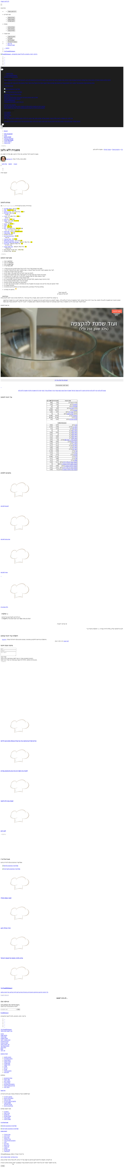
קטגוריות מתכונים (4, 1053)
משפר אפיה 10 (8, 208)
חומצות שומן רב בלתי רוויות (70, 462)
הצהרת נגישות (11, 45)
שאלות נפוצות (4, 1038)
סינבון (5, 135)
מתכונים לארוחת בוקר (9, 1140)
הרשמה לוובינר (8, 141)
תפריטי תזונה (34, 97)
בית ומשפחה (64, 118)
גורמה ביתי (7, 121)
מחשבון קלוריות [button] (16, 99)
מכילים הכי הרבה (8, 97)
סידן (76, 451)
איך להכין (70, 118)
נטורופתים (6, 1114)
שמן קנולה (6, 231)
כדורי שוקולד (7, 1139)
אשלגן (75, 460)
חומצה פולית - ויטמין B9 (71, 439)
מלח (5, 210)
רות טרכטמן (9, 159)
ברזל (76, 453)
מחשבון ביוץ (7, 113)
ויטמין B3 (74, 434)
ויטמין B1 (74, 430)
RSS (2, 1049)
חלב (5, 227)
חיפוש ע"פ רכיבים (18, 97)
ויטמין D (75, 445)
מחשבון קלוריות (41, 106)
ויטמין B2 (74, 432)
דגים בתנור (7, 1151)
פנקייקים (6, 1143)
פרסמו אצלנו (4, 1035)
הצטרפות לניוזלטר (8, 138)
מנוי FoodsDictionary (9, 51)
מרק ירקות (7, 1136)
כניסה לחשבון (9, 73)
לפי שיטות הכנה (8, 83)
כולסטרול (74, 415)
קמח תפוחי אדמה (8, 246)
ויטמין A (75, 426)
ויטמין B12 (74, 441)
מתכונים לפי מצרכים (55, 83)
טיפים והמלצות (19, 118)
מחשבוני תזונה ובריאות (10, 105)
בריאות (59, 118)
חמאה (5, 221)
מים (5, 228)
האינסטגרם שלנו (8, 134)
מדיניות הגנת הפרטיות (6, 1164)
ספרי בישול (28, 83)
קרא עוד (4, 639)
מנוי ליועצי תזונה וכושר (6, 1031)
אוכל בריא (40, 83)
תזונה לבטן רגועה (43, 121)
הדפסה (10, 164)
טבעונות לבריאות (59, 121)
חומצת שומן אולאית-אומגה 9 (69, 469)
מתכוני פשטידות (99, 80)
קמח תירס (6, 243)
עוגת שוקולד (7, 1134)
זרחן (76, 456)
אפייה (69, 80)
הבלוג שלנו (3, 1047)
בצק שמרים (7, 1149)
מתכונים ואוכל (116, 149)
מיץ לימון (6, 219)
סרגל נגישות (7, 143)
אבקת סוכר (7, 233)
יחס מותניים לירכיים (9, 106)
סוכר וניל (6, 213)
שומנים (75, 410)
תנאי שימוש (7, 1040)
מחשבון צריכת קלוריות (39, 108)
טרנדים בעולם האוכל (9, 80)
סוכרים (72, 408)
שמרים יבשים (7, 211)
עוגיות (62, 80)
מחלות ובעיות (53, 118)
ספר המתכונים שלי (81, 83)
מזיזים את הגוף (25, 121)
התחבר (6, 48)
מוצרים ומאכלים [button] (16, 94)
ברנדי (5, 216)
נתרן (76, 417)
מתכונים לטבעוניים (76, 80)
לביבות (6, 1148)
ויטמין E (75, 447)
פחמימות (75, 406)
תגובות (15, 164)
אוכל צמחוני (85, 80)
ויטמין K (75, 449)
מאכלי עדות (34, 83)
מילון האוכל (7, 96)
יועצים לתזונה (7, 1119)
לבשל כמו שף (51, 121)
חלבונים (75, 404)
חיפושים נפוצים (4, 1131)
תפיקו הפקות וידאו (5, 1157)
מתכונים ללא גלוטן (30, 80)
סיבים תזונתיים (73, 419)
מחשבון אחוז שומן (15, 108)
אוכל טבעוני (7, 1064)
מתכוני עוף (55, 80)
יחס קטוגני (66, 641)
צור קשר (9, 43)
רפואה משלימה (45, 118)
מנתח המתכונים (90, 83)
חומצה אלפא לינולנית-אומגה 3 (69, 464)
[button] (8, 77)
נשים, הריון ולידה (27, 118)
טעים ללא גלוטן (68, 121)
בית (122, 149)
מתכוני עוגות (91, 80)
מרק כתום (6, 1145)
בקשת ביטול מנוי (5, 1046)
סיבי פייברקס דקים (9, 236)
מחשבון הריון (7, 112)
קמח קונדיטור (7, 239)
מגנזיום (75, 454)
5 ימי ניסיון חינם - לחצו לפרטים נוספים (14, 102)
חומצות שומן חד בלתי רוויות (70, 467)
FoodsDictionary (5, 1012)
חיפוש (6, 131)
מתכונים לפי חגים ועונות (19, 83)
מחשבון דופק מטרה (20, 106)
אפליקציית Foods (8, 86)
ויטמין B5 (74, 436)
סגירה (2, 1166)
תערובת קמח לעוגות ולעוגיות (11, 242)
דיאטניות (6, 1111)
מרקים (37, 80)
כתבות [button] (9, 115)
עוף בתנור (6, 1146)
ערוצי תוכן (6, 117)
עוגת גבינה (6, 1137)
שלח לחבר (4, 164)
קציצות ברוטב (7, 137)
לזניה (5, 1142)
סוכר (5, 225)
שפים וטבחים (7, 1116)
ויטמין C (75, 443)
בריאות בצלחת (76, 121)
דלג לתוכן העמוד (5, 1)
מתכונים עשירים (65, 83)
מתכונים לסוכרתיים (20, 80)
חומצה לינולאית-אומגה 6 (71, 466)
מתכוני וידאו (73, 83)
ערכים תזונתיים (27, 97)
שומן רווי (71, 412)
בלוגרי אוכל (7, 1113)
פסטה (59, 80)
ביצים (5, 224)
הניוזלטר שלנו (5, 1001)
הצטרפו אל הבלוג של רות (61, 380)
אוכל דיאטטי (46, 83)
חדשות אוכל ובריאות (9, 118)
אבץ (76, 458)
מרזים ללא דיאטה (33, 121)
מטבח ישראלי (107, 149)
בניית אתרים (14, 1157)
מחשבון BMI (7, 108)
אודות (2, 1034)
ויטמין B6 (74, 438)
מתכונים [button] (15, 77)
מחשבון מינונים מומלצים (26, 108)
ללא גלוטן (6, 1072)
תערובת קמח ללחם (9, 240)
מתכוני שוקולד (7, 1071)
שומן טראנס (70, 413)
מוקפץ (66, 80)
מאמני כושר (7, 1117)
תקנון (2, 1040)
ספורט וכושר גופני (36, 118)
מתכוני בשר (49, 80)
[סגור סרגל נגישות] (1, 5)
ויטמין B (75, 428)
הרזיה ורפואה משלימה (15, 121)
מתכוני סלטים (107, 80)
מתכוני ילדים (42, 80)
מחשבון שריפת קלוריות (31, 106)
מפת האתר (3, 1037)
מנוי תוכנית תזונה (5, 1044)
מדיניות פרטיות (4, 1041)
